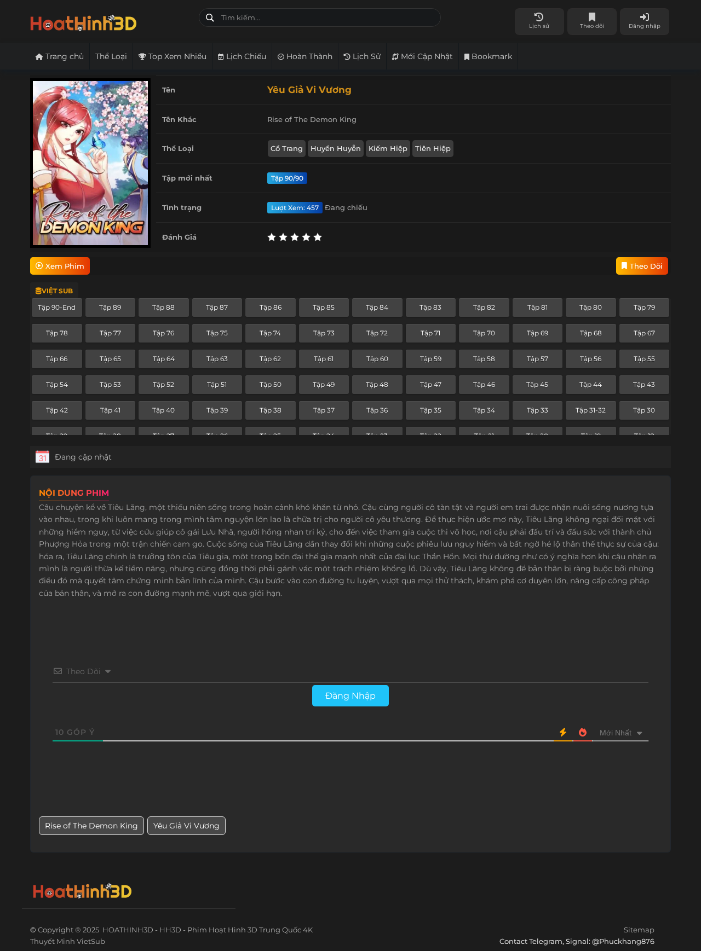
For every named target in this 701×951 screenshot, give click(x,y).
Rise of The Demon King (91, 826)
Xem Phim (64, 266)
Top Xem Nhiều (176, 56)
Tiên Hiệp (433, 148)
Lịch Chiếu (245, 56)
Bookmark (490, 56)
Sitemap (639, 929)
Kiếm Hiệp (388, 148)
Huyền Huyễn (336, 148)
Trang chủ (63, 56)
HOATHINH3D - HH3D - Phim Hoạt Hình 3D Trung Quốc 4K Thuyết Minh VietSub (110, 20)
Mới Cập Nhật (426, 56)
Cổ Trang (287, 148)
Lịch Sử (365, 56)
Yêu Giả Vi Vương (186, 826)
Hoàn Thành (308, 56)
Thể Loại (111, 56)
